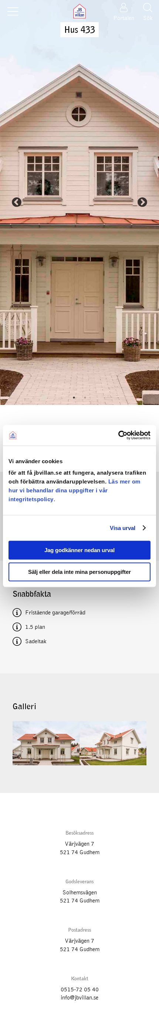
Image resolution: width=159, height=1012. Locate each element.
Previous (16, 202)
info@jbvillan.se (79, 997)
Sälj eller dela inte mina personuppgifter (79, 572)
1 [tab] (74, 397)
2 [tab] (85, 397)
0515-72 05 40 (80, 989)
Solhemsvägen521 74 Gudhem (79, 896)
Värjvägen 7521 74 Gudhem (79, 848)
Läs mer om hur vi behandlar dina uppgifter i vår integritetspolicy (75, 490)
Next (142, 202)
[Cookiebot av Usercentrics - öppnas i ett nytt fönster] (118, 435)
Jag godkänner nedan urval (79, 550)
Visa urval (123, 528)
